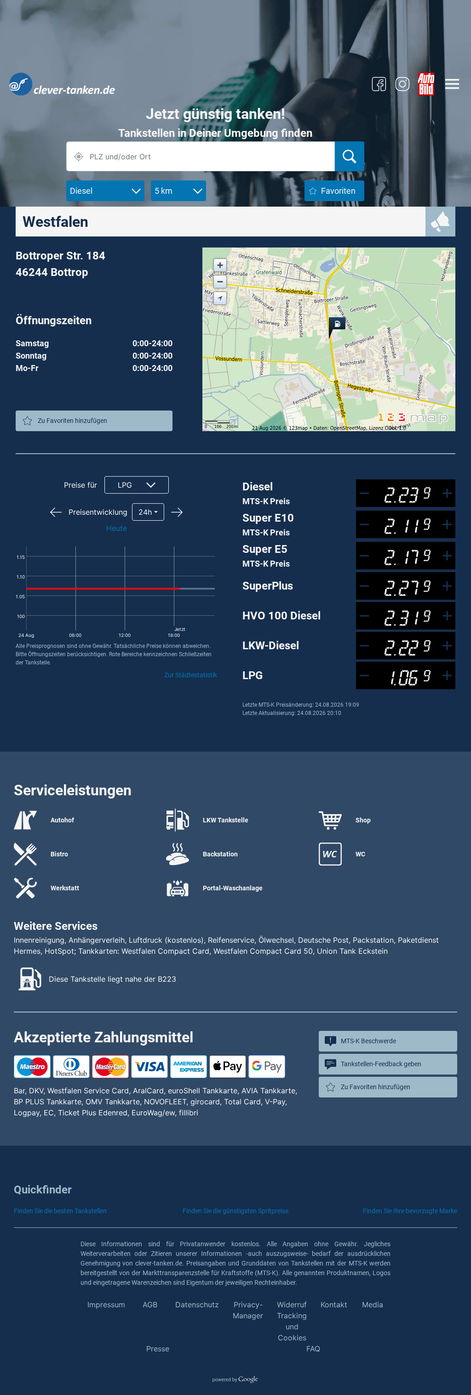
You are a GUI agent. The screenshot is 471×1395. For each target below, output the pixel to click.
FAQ (313, 1348)
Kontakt (334, 1304)
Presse (157, 1348)
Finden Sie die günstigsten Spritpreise (235, 1211)
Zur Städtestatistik (190, 675)
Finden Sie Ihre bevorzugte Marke (410, 1211)
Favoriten (338, 191)
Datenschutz (197, 1304)
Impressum (106, 1304)
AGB (150, 1304)
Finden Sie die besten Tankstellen (60, 1211)
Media (372, 1304)
